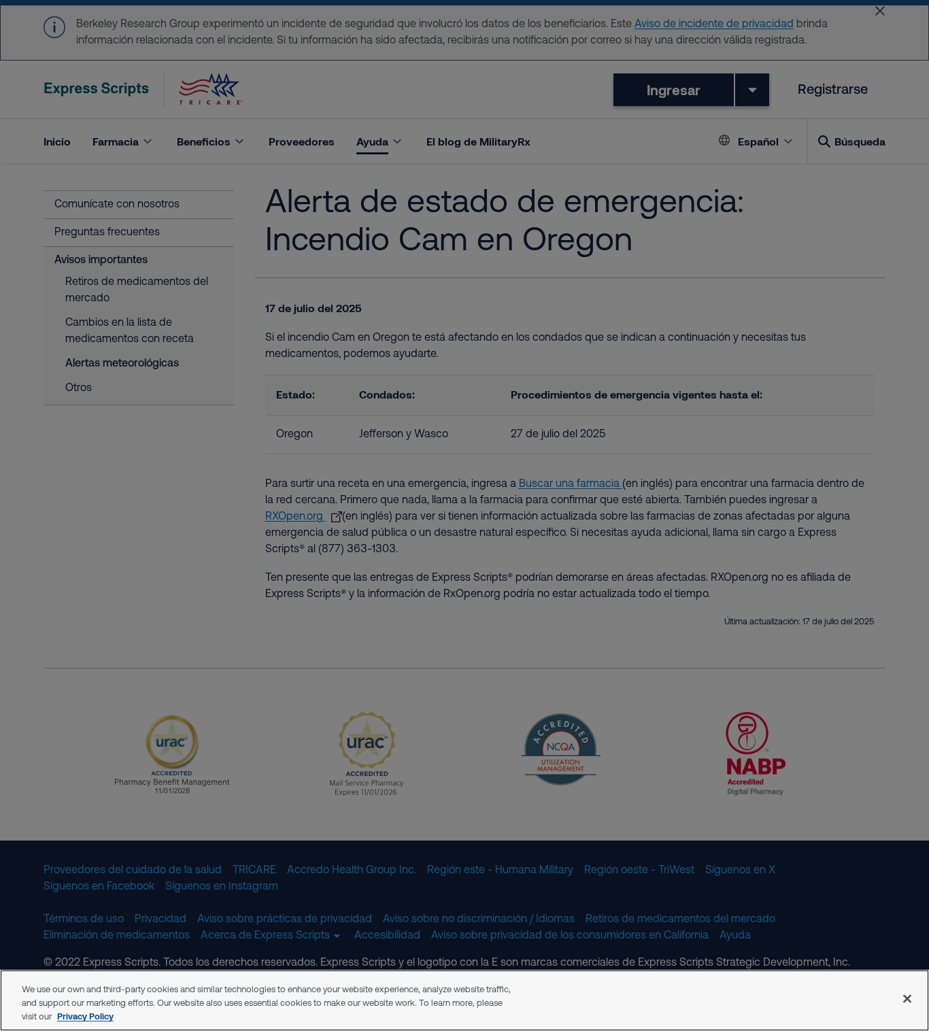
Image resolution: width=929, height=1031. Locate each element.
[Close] (907, 999)
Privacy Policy (85, 1016)
